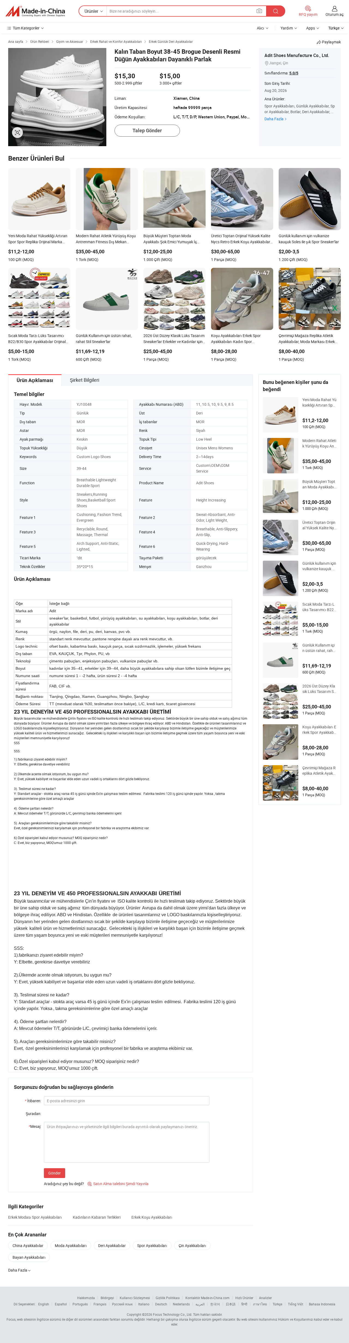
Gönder (54, 1173)
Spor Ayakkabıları (152, 1245)
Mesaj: (35, 1126)
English (43, 1304)
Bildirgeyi (107, 1298)
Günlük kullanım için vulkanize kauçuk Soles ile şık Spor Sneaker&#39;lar (319, 566)
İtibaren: (33, 1100)
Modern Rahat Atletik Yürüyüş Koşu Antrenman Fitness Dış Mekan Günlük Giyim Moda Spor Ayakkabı (319, 443)
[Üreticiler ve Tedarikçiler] (35, 11)
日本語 (231, 1304)
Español (61, 1304)
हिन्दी (244, 1304)
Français (100, 1304)
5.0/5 (293, 73)
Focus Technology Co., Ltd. (172, 1314)
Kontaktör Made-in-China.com (207, 1298)
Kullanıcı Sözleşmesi (135, 1298)
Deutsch (161, 1304)
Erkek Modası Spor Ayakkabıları (35, 1217)
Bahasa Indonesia (322, 1304)
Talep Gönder (147, 130)
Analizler (265, 1298)
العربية (199, 1304)
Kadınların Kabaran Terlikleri (97, 1217)
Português (80, 1304)
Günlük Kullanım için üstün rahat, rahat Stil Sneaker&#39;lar (319, 647)
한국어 (215, 1304)
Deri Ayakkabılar (112, 1245)
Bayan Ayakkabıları (29, 1257)
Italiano (143, 1304)
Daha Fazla (274, 118)
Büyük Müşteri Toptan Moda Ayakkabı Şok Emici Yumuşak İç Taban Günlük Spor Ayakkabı (318, 484)
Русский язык (122, 1304)
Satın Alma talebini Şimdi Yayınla (118, 1183)
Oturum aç (335, 14)
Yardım (287, 28)
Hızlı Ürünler (244, 1298)
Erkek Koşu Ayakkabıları (151, 1217)
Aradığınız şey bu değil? (64, 1183)
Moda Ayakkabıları (71, 1245)
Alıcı (260, 28)
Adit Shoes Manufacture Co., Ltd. (296, 55)
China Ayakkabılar (28, 1245)
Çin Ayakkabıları (192, 1245)
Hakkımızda (86, 1298)
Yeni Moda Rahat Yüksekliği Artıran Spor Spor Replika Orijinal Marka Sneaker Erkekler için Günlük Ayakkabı (319, 402)
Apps (310, 28)
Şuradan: (33, 1113)
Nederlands (181, 1304)
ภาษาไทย (260, 1304)
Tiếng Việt (295, 1304)
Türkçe (277, 1304)
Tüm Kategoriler (26, 28)
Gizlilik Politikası (168, 1298)
